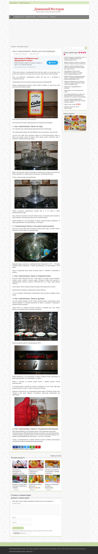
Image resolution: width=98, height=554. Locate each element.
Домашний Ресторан (49, 9)
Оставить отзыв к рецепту (20, 54)
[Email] (32, 447)
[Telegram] (26, 447)
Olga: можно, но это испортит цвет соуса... (73, 91)
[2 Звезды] (14, 449)
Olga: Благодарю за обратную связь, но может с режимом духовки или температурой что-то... (75, 58)
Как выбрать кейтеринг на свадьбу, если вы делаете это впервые (19, 472)
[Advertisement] (49, 34)
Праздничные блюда (30, 16)
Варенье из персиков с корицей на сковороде (36, 471)
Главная (12, 16)
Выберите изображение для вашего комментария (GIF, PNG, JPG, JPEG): (32, 530)
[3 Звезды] (15, 449)
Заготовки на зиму (22, 46)
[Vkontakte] (21, 447)
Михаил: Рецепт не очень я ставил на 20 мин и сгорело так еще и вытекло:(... (75, 63)
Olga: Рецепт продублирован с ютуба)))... (72, 87)
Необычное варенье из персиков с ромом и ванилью (52, 471)
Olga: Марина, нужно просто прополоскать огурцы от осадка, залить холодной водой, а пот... (73, 73)
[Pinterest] (38, 447)
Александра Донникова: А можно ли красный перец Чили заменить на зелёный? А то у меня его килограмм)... (75, 95)
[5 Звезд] (18, 449)
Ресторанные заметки (43, 16)
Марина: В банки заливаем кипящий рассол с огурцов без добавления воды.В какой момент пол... (74, 78)
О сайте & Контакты (24, 3)
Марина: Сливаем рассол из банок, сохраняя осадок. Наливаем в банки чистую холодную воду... (74, 83)
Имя (14, 517)
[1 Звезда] (13, 449)
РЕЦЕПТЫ (52, 16)
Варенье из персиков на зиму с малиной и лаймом (19, 486)
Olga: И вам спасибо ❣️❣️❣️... (72, 104)
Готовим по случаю (19, 16)
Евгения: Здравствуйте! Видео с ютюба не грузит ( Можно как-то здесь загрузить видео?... (75, 101)
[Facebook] (15, 447)
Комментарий (16, 503)
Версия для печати (56, 455)
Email (14, 522)
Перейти (53, 62)
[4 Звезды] (16, 449)
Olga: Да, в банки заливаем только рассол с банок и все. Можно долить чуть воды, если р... (74, 67)
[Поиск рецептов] (86, 48)
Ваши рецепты (14, 3)
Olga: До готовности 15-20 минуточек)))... (71, 107)
